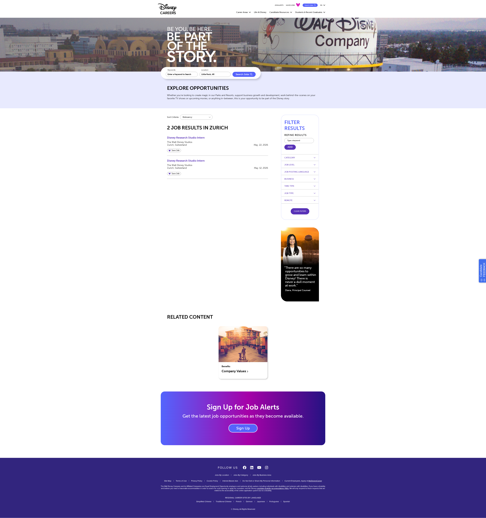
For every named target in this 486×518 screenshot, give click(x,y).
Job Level (289, 165)
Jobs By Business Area (261, 475)
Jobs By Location (222, 475)
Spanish (286, 501)
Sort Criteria (172, 117)
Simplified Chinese (203, 501)
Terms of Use (181, 480)
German (249, 501)
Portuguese (274, 501)
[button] (174, 150)
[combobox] (215, 74)
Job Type (289, 193)
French (238, 501)
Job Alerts (279, 5)
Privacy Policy (196, 480)
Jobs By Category (240, 475)
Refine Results (295, 135)
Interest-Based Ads (230, 480)
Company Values (234, 371)
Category (289, 157)
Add (290, 147)
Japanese (261, 501)
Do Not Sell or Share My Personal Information (261, 480)
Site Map (167, 480)
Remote (288, 200)
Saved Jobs (290, 5)
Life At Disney (260, 12)
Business (289, 179)
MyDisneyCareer (315, 480)
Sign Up (243, 428)
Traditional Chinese (223, 501)
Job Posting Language (296, 172)
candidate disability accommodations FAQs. (273, 488)
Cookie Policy (212, 480)
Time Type (289, 186)
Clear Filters (300, 211)
